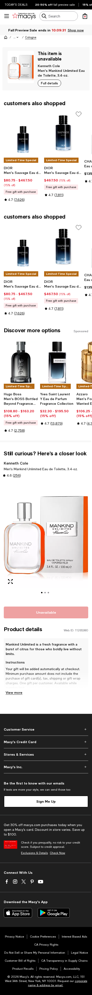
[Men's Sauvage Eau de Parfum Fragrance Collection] (23, 133)
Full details (49, 83)
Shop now (76, 30)
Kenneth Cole (49, 66)
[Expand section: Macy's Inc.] (46, 767)
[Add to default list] (78, 114)
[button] (16, 37)
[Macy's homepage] (6, 37)
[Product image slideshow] (46, 541)
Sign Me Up (46, 801)
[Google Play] (54, 912)
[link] (23, 184)
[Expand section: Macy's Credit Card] (46, 742)
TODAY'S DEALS (16, 4)
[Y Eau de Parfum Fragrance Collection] (57, 362)
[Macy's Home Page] (24, 16)
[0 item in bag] (85, 16)
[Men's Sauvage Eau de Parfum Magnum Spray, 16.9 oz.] (63, 133)
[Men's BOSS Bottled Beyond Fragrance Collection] (21, 362)
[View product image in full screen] (10, 581)
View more (14, 692)
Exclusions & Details (34, 853)
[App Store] (18, 912)
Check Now (57, 853)
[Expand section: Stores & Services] (46, 754)
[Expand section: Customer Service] (46, 729)
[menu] (6, 16)
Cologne (30, 37)
